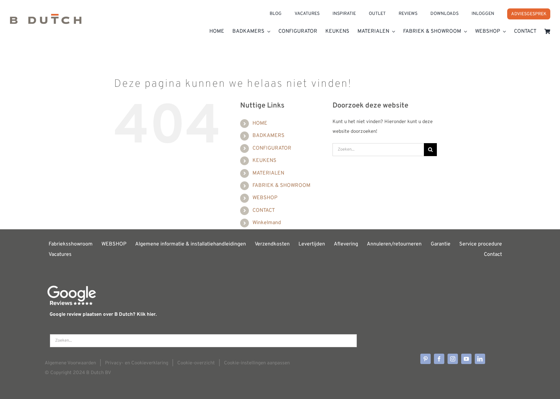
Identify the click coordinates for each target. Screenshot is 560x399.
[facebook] (439, 359)
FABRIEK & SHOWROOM (281, 185)
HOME (259, 123)
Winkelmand (266, 223)
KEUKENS (264, 160)
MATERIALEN (268, 173)
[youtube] (466, 359)
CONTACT (263, 210)
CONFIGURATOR (271, 148)
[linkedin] (480, 359)
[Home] (46, 21)
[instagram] (453, 359)
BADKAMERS (268, 135)
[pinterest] (425, 359)
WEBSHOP (264, 198)
